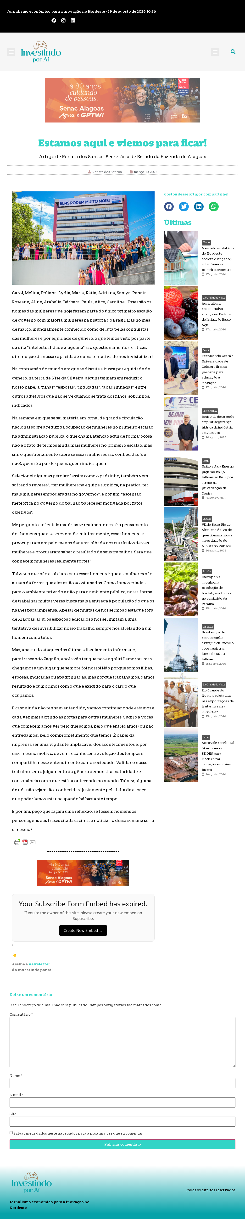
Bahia (206, 737)
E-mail (16, 1095)
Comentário (21, 1014)
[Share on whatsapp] (214, 206)
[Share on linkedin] (199, 206)
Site (13, 1114)
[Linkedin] (73, 20)
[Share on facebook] (169, 206)
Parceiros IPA (210, 411)
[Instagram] (63, 20)
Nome (16, 1076)
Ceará (206, 350)
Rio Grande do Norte (214, 297)
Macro (206, 242)
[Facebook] (54, 20)
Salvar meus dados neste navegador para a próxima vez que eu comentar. (78, 1133)
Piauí (206, 461)
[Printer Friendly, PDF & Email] (25, 841)
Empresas (208, 626)
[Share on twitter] (184, 206)
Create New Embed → (83, 930)
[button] (11, 52)
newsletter (39, 964)
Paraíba (207, 519)
